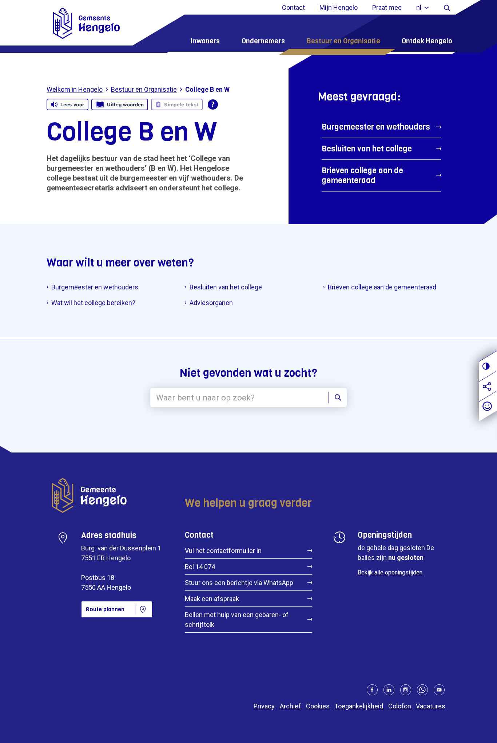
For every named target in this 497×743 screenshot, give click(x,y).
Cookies (318, 706)
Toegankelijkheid (358, 706)
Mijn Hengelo (338, 7)
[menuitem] (422, 7)
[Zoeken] (447, 7)
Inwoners (205, 41)
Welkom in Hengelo (75, 89)
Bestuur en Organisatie (343, 41)
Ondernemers (263, 41)
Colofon (399, 706)
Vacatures (430, 706)
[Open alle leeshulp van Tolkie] (213, 104)
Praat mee (387, 7)
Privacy (264, 706)
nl (418, 7)
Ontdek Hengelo (427, 41)
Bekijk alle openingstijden (390, 572)
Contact (293, 7)
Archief (290, 706)
